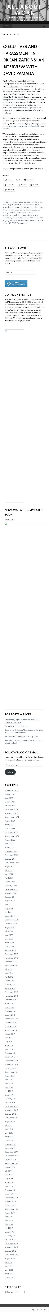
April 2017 (9, 1045)
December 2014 (11, 1152)
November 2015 (11, 1110)
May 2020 (9, 939)
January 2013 (10, 1240)
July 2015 (8, 1125)
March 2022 (10, 882)
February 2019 (11, 985)
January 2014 (10, 1194)
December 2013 (11, 1198)
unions (31, 205)
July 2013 (8, 1217)
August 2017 (10, 1034)
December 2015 (11, 1106)
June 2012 (9, 1266)
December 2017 (11, 1019)
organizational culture (11, 215)
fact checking (24, 202)
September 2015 (11, 1118)
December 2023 (11, 832)
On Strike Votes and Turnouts (16, 726)
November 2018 (11, 996)
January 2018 (10, 1015)
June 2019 (9, 973)
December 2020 (12, 920)
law (41, 202)
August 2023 (10, 840)
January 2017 (10, 1057)
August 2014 (10, 1167)
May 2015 (9, 1133)
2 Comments (22, 223)
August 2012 (10, 1259)
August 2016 (10, 1076)
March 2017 (9, 1049)
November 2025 (12, 790)
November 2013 (11, 1201)
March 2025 (10, 802)
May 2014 (9, 1179)
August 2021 (10, 901)
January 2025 (10, 806)
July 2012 (8, 1262)
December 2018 (11, 992)
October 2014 (10, 1160)
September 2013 (11, 1209)
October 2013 (10, 1205)
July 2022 (8, 870)
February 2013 (11, 1236)
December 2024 (11, 809)
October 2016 (10, 1068)
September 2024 (12, 817)
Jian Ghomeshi (12, 86)
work (37, 205)
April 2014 (9, 1182)
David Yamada (8, 210)
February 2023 (11, 851)
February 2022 (11, 886)
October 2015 (10, 1114)
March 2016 (9, 1095)
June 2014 (9, 1175)
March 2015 (9, 1141)
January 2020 (10, 950)
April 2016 (9, 1091)
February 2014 (11, 1190)
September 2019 (11, 966)
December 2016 (11, 1061)
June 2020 (9, 935)
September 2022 (12, 863)
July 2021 (8, 905)
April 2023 (9, 848)
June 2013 (9, 1221)
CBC (31, 207)
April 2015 (9, 1137)
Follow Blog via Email (21, 752)
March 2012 (9, 1278)
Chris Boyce (39, 207)
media (5, 205)
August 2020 (10, 927)
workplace (7, 207)
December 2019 (11, 954)
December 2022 (11, 855)
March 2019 (9, 981)
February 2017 (11, 1053)
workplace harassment (19, 220)
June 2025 (9, 798)
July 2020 (9, 931)
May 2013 (9, 1224)
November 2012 (11, 1247)
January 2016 (10, 1103)
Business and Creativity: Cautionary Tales (21, 736)
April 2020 (9, 943)
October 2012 (10, 1251)
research (24, 205)
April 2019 (9, 977)
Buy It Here (9, 519)
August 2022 (10, 867)
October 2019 (10, 962)
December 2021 (11, 889)
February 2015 (11, 1144)
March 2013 (9, 1232)
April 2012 (9, 1274)
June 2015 (9, 1129)
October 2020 (11, 924)
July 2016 (8, 1080)
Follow (10, 772)
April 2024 (9, 825)
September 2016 (11, 1072)
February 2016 (11, 1099)
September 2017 (11, 1030)
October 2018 (10, 1000)
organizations (13, 205)
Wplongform (35, 220)
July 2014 (8, 1171)
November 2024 (12, 813)
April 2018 (9, 1004)
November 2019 (11, 958)
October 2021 (10, 897)
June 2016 (9, 1083)
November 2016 (11, 1064)
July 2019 (8, 969)
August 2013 (10, 1213)
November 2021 (11, 893)
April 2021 (9, 912)
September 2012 (11, 1255)
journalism (34, 202)
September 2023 (12, 836)
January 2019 (10, 988)
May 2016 (9, 1087)
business (14, 202)
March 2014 (9, 1186)
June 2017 (9, 1038)
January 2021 (10, 916)
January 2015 (10, 1148)
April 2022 (9, 878)
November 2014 (11, 1156)
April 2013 (9, 1228)
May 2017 (9, 1042)
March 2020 (10, 946)
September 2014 (11, 1163)
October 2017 (10, 1026)
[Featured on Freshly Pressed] (16, 283)
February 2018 (11, 1011)
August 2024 (10, 821)
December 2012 (11, 1243)
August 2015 (10, 1122)
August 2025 (10, 794)
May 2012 (9, 1270)
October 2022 (11, 859)
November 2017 (11, 1023)
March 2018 (9, 1007)
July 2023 (8, 844)
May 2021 (9, 908)
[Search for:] (44, 26)
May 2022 (9, 874)
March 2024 (10, 828)
